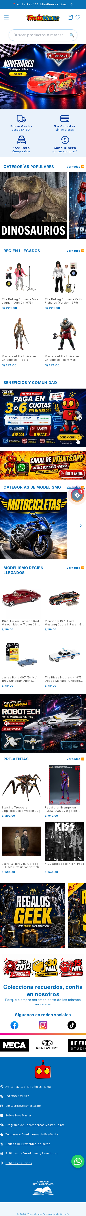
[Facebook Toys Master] (14, 1025)
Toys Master (34, 1214)
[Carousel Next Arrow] (80, 205)
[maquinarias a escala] (43, 76)
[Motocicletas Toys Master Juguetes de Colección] (33, 525)
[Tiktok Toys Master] (71, 1025)
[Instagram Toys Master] (43, 1025)
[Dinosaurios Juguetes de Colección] (33, 205)
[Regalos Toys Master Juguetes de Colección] (32, 915)
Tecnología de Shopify (56, 1214)
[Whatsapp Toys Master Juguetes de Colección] (43, 465)
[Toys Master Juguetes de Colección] (43, 1187)
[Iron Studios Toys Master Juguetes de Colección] (43, 723)
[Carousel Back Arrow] (5, 205)
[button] (6, 17)
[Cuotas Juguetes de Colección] (43, 418)
